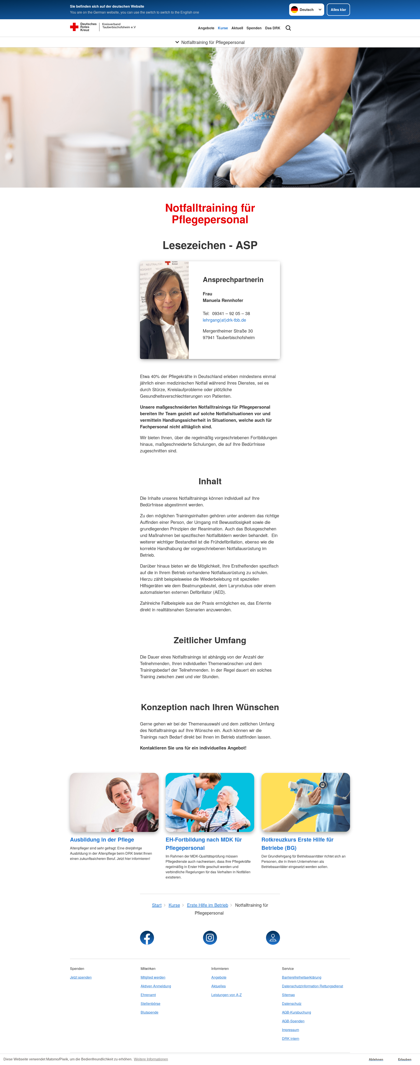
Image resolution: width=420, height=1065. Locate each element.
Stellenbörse (150, 1003)
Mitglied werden (153, 977)
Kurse (223, 27)
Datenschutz (291, 1003)
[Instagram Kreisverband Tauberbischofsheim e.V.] (210, 938)
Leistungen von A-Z (226, 994)
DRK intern (290, 1038)
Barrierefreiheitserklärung (301, 977)
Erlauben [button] (404, 1059)
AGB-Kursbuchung (296, 1012)
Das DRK (272, 27)
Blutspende (149, 1012)
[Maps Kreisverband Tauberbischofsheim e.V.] (273, 938)
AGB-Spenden (293, 1020)
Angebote (206, 27)
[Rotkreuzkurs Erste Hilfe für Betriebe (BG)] (305, 802)
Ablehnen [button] (376, 1059)
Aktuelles (218, 985)
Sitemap (288, 994)
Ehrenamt (148, 994)
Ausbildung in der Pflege (102, 839)
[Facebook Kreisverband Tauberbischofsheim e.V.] (147, 938)
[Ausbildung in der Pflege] (114, 802)
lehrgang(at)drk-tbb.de (224, 320)
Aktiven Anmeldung (156, 985)
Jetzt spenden (81, 977)
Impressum (290, 1029)
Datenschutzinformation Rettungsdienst (312, 985)
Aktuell (237, 27)
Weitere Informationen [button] (151, 1059)
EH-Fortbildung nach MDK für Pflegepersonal (204, 843)
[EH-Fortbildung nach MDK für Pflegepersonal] (210, 802)
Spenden (254, 27)
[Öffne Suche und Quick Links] (288, 27)
